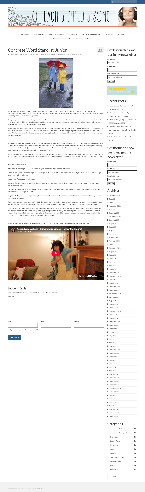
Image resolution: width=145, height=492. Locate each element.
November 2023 (115, 206)
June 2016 (113, 364)
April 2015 (112, 406)
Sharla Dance (14, 54)
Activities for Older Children (35, 54)
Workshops (114, 469)
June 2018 (113, 315)
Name (10, 321)
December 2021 (115, 248)
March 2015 (113, 409)
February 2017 (114, 350)
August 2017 (113, 332)
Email (43, 321)
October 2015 (114, 392)
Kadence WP (40, 488)
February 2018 (114, 322)
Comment (11, 296)
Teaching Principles (72, 54)
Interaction (114, 437)
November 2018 (115, 311)
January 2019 (114, 308)
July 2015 (112, 395)
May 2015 (112, 402)
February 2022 (114, 241)
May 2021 (112, 262)
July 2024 (112, 199)
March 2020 (113, 283)
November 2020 (115, 276)
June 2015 (113, 399)
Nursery (113, 453)
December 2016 (115, 357)
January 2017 (114, 353)
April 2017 (112, 343)
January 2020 (114, 290)
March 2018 (113, 318)
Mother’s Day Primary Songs (119, 137)
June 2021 (113, 259)
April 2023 (112, 209)
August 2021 (113, 251)
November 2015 (115, 388)
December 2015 (115, 385)
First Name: (111, 59)
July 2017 (112, 336)
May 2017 (112, 339)
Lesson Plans (115, 441)
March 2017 (113, 346)
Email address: (113, 74)
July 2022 (112, 227)
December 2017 (115, 329)
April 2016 (112, 371)
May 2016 (112, 367)
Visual (112, 465)
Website (76, 321)
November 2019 (115, 294)
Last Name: (111, 66)
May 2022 (112, 230)
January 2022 (114, 244)
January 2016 (114, 381)
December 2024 (115, 195)
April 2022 (112, 234)
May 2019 (112, 301)
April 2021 (112, 266)
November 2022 (115, 216)
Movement (63, 54)
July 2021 (112, 255)
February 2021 (114, 273)
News (112, 449)
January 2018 (114, 325)
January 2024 (114, 202)
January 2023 (114, 213)
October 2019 (114, 297)
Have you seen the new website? (121, 106)
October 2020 (114, 280)
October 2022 (114, 220)
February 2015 (114, 413)
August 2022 (113, 223)
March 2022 (113, 237)
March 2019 (113, 304)
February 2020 (114, 287)
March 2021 (113, 269)
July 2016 (112, 360)
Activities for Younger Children (51, 54)
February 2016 (114, 378)
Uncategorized (115, 461)
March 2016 (113, 374)
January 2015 (114, 416)
